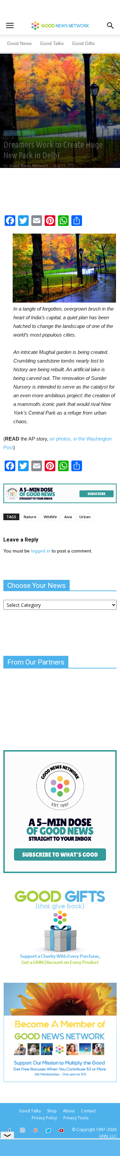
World (28, 133)
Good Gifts (83, 43)
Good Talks (52, 43)
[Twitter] (48, 1131)
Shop (52, 1111)
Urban (85, 516)
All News (12, 133)
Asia (68, 516)
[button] (110, 26)
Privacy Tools (75, 1118)
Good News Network (28, 165)
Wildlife (50, 516)
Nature (30, 516)
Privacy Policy (44, 1118)
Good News (19, 43)
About (69, 1111)
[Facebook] (9, 1131)
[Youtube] (61, 1131)
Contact (88, 1111)
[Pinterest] (35, 1131)
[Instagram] (22, 1130)
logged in (40, 551)
